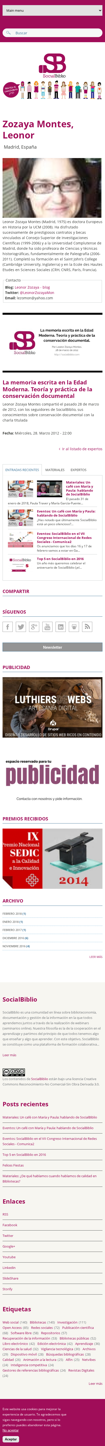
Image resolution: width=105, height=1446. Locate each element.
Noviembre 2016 (14, 946)
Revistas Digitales (81, 1370)
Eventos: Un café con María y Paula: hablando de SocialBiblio (66, 513)
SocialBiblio (39, 1079)
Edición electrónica (51, 1343)
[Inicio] (35, 77)
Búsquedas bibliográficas (65, 1354)
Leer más (95, 957)
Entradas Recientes (22, 470)
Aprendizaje (84, 1343)
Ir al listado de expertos (82, 448)
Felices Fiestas (13, 1165)
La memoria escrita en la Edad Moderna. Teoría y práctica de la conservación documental (47, 388)
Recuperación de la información (26, 1338)
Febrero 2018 (12, 913)
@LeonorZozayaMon (37, 292)
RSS (5, 1214)
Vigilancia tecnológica (57, 1349)
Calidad (8, 1359)
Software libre (21, 1333)
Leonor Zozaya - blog (32, 287)
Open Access (12, 1327)
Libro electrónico (15, 1343)
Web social (11, 1322)
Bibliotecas (38, 1322)
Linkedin (61, 627)
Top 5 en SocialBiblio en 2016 (60, 558)
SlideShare (74, 627)
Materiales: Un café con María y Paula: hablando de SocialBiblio (79, 488)
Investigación (67, 1322)
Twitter (21, 627)
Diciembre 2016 (13, 938)
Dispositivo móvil (24, 1354)
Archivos (89, 1349)
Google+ (34, 627)
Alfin (69, 1359)
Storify (7, 1289)
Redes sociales (42, 1327)
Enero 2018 (11, 922)
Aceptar (11, 1439)
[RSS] (87, 627)
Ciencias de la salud (17, 1349)
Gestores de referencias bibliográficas (31, 1370)
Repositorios (50, 1333)
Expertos (78, 470)
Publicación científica (78, 1327)
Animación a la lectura (39, 1359)
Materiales (54, 470)
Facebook (8, 627)
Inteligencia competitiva (29, 1365)
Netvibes (89, 1359)
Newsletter (52, 647)
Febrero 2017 (12, 930)
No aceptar (11, 1430)
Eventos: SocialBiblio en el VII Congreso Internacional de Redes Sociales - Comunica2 (64, 537)
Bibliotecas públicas (74, 1338)
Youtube (47, 627)
